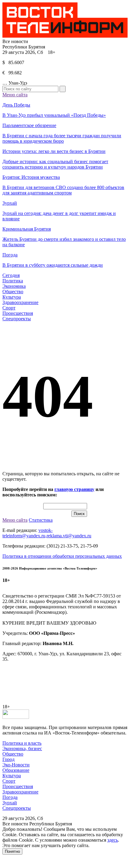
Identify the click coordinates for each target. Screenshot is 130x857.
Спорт (8, 307)
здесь (112, 840)
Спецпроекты (16, 318)
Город (8, 759)
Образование (15, 770)
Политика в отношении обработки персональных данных (62, 556)
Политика (12, 280)
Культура (11, 297)
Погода (10, 797)
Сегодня (11, 275)
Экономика (14, 286)
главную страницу (74, 489)
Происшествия (17, 313)
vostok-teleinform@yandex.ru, (27, 533)
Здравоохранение (20, 302)
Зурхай (9, 802)
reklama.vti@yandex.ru (69, 535)
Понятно (12, 851)
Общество (12, 291)
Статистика (41, 520)
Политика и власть (21, 743)
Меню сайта (15, 94)
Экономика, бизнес (22, 748)
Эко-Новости (16, 764)
